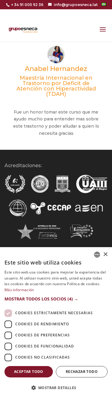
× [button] (105, 254)
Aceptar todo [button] (28, 371)
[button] (56, 299)
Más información (19, 289)
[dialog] (56, 323)
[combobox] (97, 255)
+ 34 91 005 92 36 (27, 4)
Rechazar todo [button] (82, 371)
